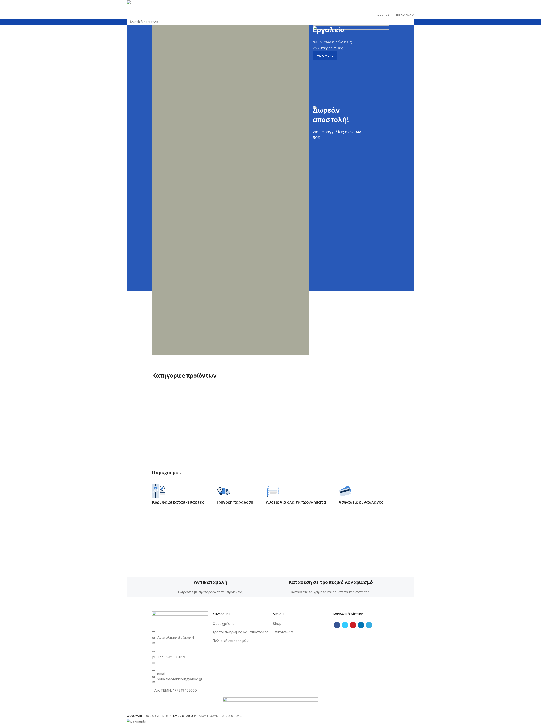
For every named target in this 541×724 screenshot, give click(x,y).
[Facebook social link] (337, 625)
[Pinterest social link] (353, 625)
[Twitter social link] (345, 625)
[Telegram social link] (369, 625)
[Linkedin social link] (361, 625)
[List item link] (240, 624)
